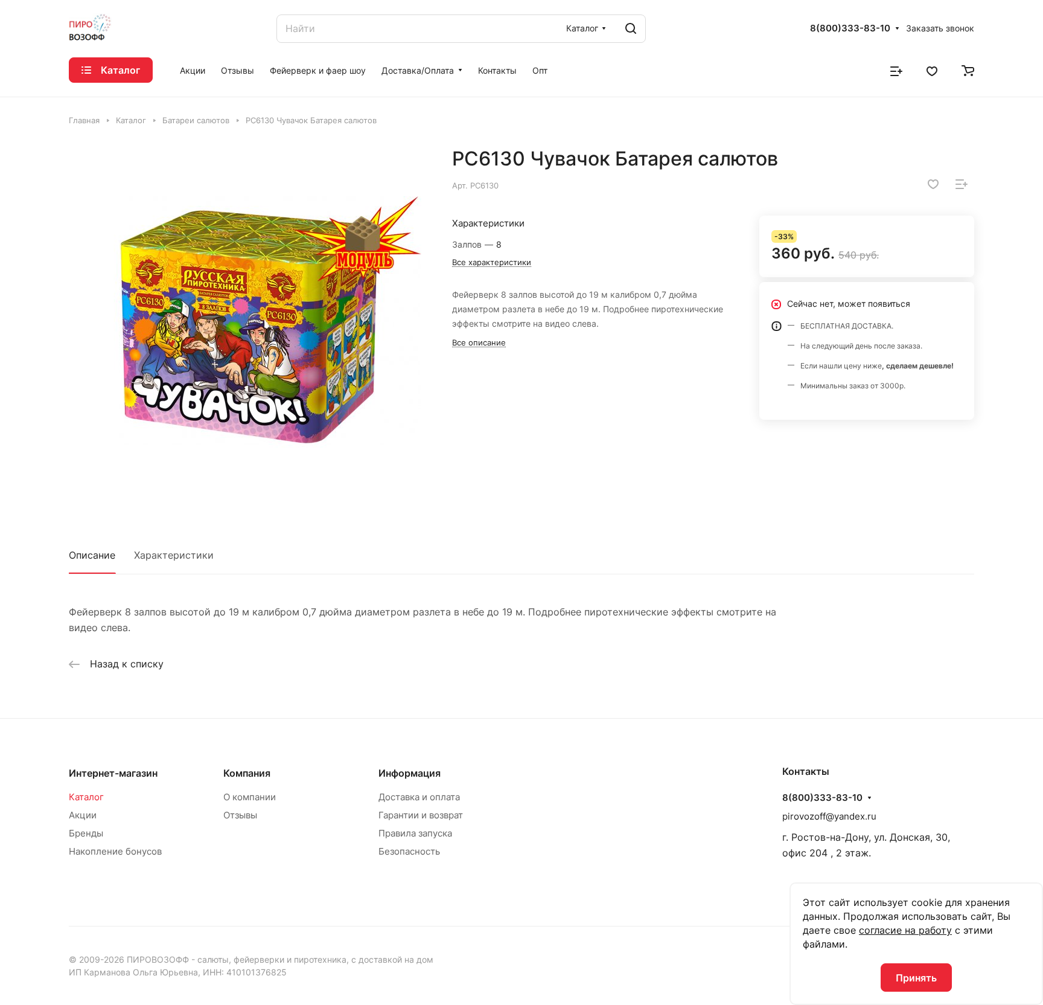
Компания (246, 773)
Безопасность (409, 851)
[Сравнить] (961, 184)
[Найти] (631, 28)
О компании (249, 797)
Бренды (86, 833)
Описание (92, 555)
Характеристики (174, 555)
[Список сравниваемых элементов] (896, 70)
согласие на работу (905, 930)
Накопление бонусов (115, 851)
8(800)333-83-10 (850, 28)
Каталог (86, 797)
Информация (409, 773)
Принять (916, 978)
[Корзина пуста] (968, 70)
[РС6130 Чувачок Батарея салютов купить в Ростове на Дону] (248, 326)
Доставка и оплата (419, 797)
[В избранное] (933, 184)
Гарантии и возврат (420, 815)
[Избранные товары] (932, 70)
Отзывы (240, 815)
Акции (83, 815)
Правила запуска (415, 833)
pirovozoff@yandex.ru (829, 816)
